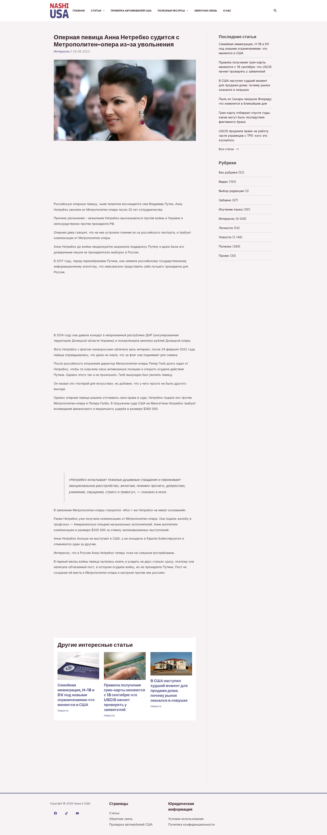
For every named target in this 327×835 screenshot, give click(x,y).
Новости (63, 710)
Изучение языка (231, 209)
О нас (227, 10)
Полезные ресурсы (171, 10)
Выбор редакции (231, 191)
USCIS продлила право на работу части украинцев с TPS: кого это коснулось (244, 135)
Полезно (225, 246)
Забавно (225, 200)
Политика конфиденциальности (191, 824)
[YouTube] (77, 813)
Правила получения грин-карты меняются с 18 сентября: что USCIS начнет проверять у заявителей (124, 697)
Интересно (62, 51)
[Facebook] (55, 813)
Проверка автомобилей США (131, 10)
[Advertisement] (125, 173)
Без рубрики (228, 172)
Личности (226, 228)
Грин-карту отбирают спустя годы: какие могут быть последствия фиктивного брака (244, 117)
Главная (79, 10)
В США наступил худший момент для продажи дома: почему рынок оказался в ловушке (169, 690)
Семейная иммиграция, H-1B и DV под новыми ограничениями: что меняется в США (76, 695)
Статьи (96, 10)
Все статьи (226, 149)
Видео (223, 181)
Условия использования (186, 819)
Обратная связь (205, 10)
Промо (224, 256)
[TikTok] (66, 813)
